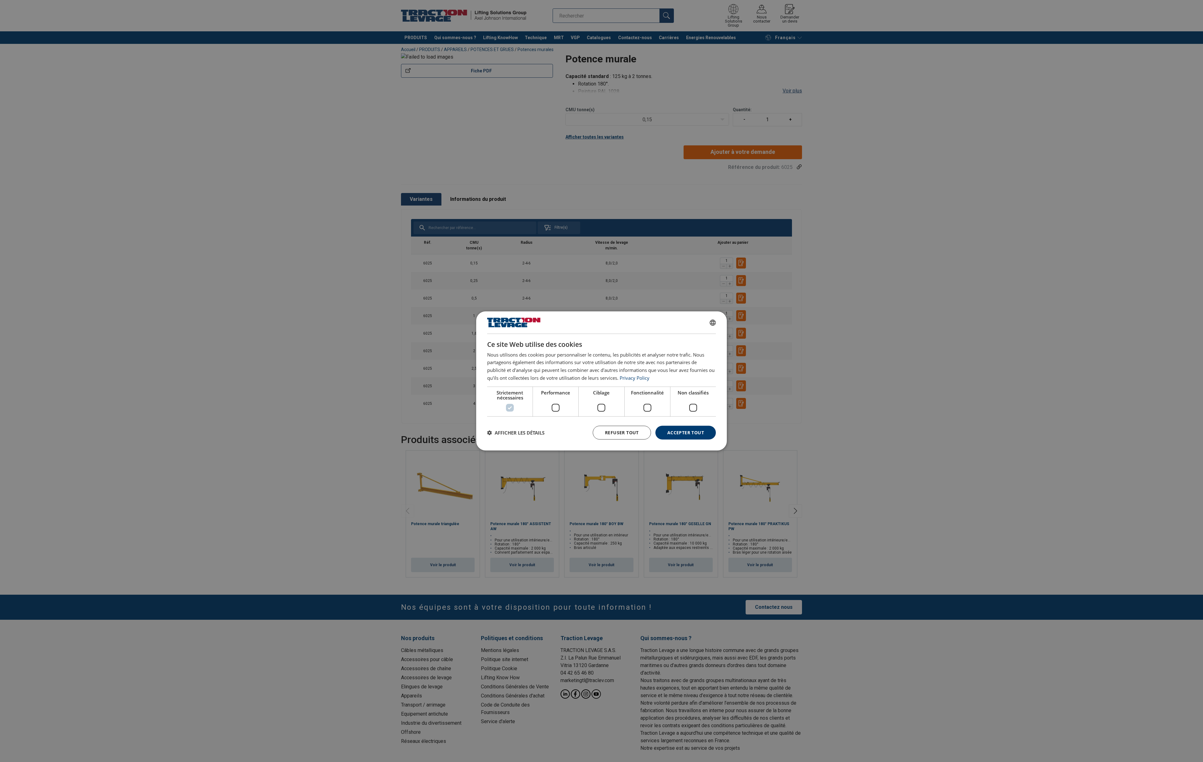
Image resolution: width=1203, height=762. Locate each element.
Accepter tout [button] (685, 432)
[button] (515, 432)
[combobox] (713, 322)
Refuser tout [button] (622, 432)
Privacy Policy (634, 378)
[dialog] (601, 381)
